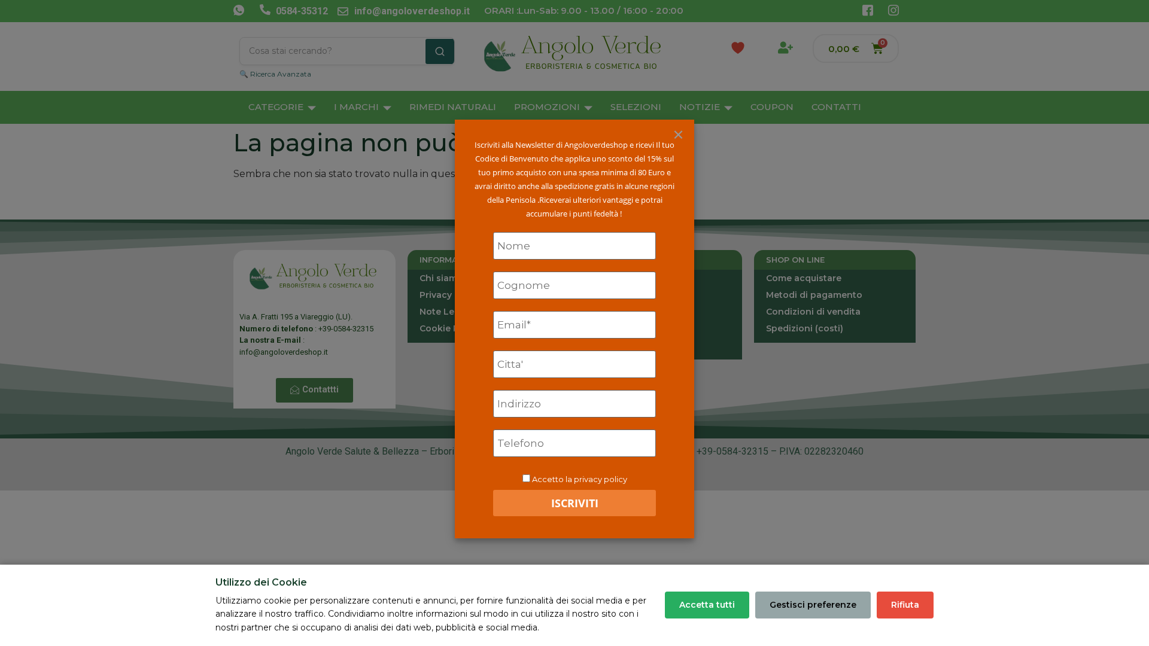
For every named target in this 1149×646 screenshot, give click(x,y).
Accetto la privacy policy (579, 479)
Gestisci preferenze (813, 604)
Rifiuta (905, 604)
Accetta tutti (707, 604)
